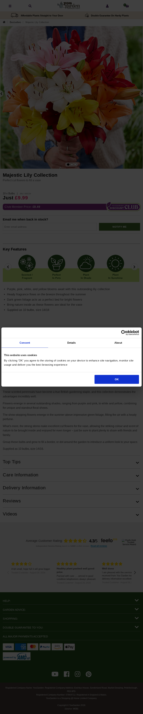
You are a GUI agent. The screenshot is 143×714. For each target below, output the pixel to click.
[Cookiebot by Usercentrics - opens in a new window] (123, 332)
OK (117, 379)
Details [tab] (71, 342)
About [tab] (118, 342)
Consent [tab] (25, 342)
